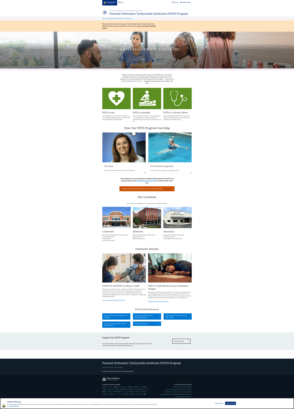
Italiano (104, 389)
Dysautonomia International (146, 181)
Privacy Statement (186, 392)
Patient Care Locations (185, 389)
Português (143, 387)
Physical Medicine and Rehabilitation (114, 18)
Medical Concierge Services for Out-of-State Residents (115, 324)
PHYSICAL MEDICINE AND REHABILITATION (125, 10)
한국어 (109, 391)
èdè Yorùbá (140, 389)
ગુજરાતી (104, 394)
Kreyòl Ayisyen (117, 391)
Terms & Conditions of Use (167, 394)
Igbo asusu (132, 389)
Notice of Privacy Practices (172, 392)
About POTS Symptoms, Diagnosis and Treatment (115, 316)
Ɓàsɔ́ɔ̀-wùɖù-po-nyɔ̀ (121, 389)
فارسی (122, 394)
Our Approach (119, 367)
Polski (137, 391)
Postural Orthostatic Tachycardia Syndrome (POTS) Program (148, 13)
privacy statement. (14, 406)
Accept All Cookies (230, 403)
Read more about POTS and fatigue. (158, 301)
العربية (125, 391)
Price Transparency (171, 389)
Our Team (110, 367)
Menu (120, 3)
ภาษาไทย (111, 394)
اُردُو (116, 394)
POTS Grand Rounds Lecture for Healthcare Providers (144, 316)
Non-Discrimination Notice (183, 394)
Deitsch (131, 394)
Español (104, 387)
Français (123, 387)
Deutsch (131, 391)
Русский (136, 387)
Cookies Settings (219, 403)
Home (103, 18)
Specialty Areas (128, 18)
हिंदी (127, 394)
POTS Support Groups (141, 324)
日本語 (104, 391)
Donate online (179, 341)
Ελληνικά (144, 391)
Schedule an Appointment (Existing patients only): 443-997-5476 (142, 189)
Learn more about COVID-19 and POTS (113, 300)
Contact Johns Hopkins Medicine (182, 387)
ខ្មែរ (136, 394)
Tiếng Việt (111, 389)
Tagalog (129, 387)
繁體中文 (116, 387)
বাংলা (146, 389)
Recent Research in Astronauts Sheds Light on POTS (176, 316)
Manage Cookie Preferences (183, 397)
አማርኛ (110, 387)
